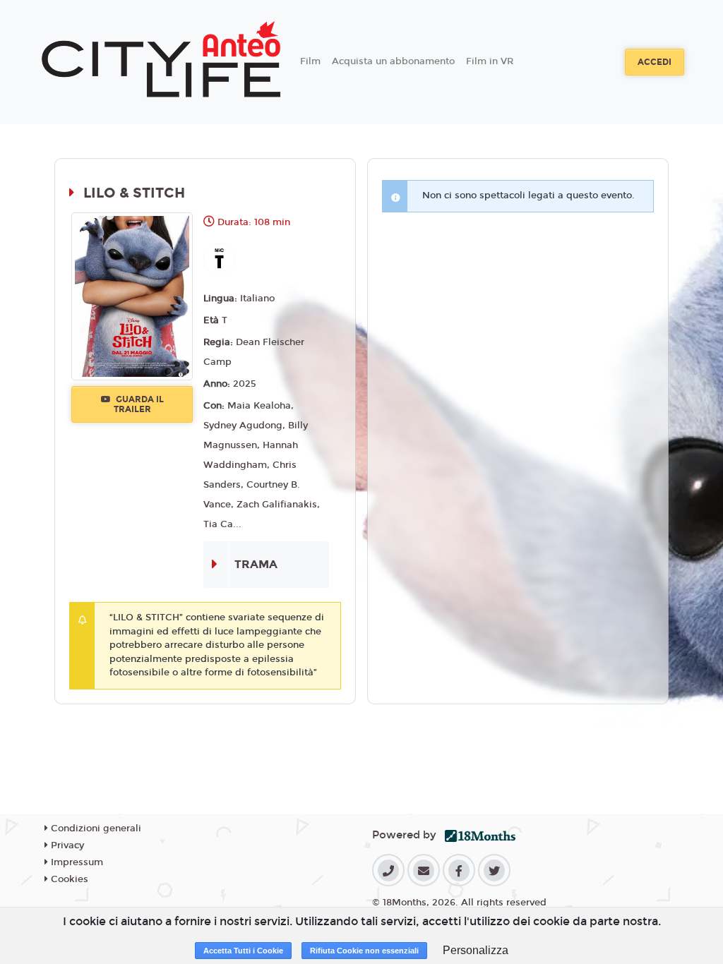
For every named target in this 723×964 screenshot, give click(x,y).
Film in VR (489, 61)
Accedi (654, 62)
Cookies (68, 879)
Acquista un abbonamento (393, 61)
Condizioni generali (94, 828)
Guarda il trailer (139, 404)
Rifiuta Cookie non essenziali (364, 950)
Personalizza (475, 950)
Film (310, 61)
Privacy (66, 845)
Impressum (75, 862)
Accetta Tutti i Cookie (243, 950)
